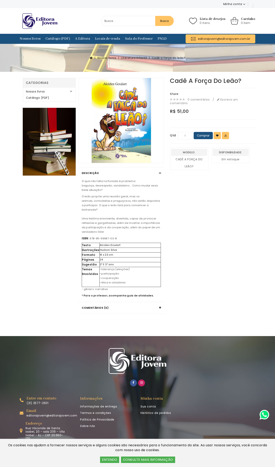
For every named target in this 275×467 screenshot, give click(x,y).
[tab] (121, 173)
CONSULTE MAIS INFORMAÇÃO (148, 459)
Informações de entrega (98, 406)
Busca (164, 21)
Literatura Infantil (134, 58)
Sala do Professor (139, 39)
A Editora (82, 39)
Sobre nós (87, 426)
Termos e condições (95, 413)
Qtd (173, 135)
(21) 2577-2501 (37, 403)
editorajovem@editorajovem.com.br (53, 416)
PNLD (162, 39)
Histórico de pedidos (156, 413)
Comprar (203, 136)
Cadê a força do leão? (169, 58)
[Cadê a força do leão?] (121, 120)
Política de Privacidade (97, 420)
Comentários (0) (95, 308)
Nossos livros (30, 39)
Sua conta (148, 406)
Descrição (90, 173)
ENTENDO (109, 459)
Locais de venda (107, 39)
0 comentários (199, 100)
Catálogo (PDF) (57, 39)
